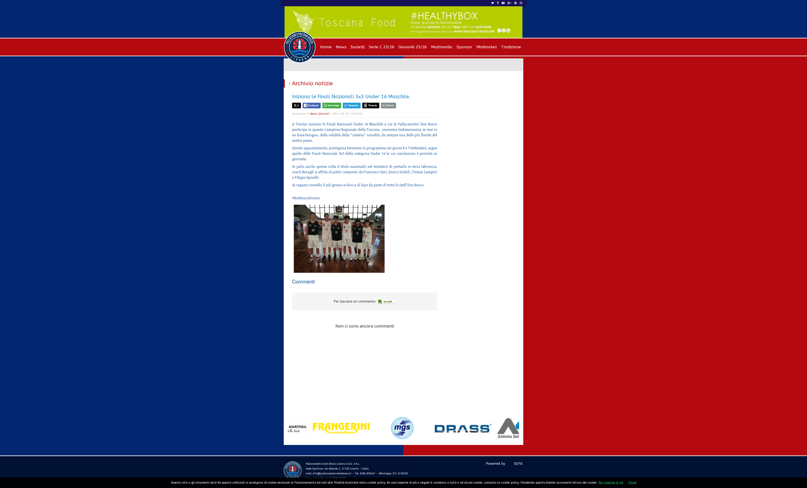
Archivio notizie (312, 83)
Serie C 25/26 (381, 47)
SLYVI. (518, 464)
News (341, 47)
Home (326, 47)
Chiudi (632, 482)
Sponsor (464, 47)
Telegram (353, 105)
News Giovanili (319, 113)
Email (390, 105)
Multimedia (441, 47)
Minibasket (486, 47)
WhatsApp (333, 105)
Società (358, 47)
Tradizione (511, 47)
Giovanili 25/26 (412, 47)
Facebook (313, 105)
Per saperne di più (611, 482)
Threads (372, 105)
